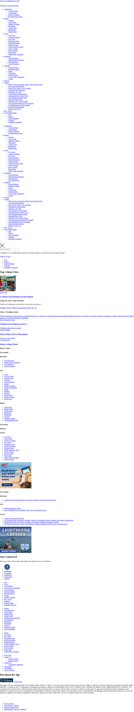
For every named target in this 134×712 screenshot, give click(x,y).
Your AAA (8, 655)
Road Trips (12, 52)
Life (5, 582)
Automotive (8, 9)
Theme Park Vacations (15, 54)
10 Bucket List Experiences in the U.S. (13, 324)
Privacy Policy (9, 704)
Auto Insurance (13, 58)
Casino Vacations (14, 37)
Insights (6, 391)
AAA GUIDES (9, 670)
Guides (6, 83)
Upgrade (11, 120)
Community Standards (15, 665)
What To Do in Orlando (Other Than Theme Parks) (25, 84)
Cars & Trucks (13, 11)
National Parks (13, 45)
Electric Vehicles (13, 15)
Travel (6, 34)
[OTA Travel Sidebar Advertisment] (15, 488)
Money (6, 18)
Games (10, 79)
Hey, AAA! (8, 111)
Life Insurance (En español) (17, 94)
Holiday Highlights (10, 388)
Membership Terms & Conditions (15, 709)
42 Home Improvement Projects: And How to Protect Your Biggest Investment (30, 500)
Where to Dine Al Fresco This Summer (14, 334)
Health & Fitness (13, 69)
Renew (10, 116)
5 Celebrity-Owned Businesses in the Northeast (16, 297)
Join (9, 115)
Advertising (8, 668)
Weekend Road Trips (15, 100)
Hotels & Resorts (14, 43)
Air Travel (11, 35)
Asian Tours (8, 439)
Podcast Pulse (12, 75)
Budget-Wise (12, 32)
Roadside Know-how (15, 17)
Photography (8, 395)
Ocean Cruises (13, 49)
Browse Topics (13, 661)
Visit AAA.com (5, 256)
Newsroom (8, 666)
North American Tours (15, 47)
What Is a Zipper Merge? (9, 344)
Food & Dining (13, 67)
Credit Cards (12, 28)
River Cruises (12, 51)
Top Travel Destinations (16, 86)
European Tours (13, 41)
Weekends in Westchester (16, 90)
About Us (7, 657)
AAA (6, 374)
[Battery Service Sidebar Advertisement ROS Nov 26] (18, 308)
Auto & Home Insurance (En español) (21, 103)
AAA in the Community (16, 77)
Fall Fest (7, 380)
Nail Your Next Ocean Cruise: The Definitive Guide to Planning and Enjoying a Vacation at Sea (36, 524)
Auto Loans (12, 22)
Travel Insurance (13, 64)
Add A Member (13, 118)
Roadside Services (10, 605)
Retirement (12, 30)
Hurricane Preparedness (16, 107)
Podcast (6, 81)
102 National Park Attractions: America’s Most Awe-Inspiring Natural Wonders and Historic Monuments (38, 520)
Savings (11, 20)
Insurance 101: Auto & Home (18, 101)
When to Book (9, 459)
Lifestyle (7, 66)
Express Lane (8, 378)
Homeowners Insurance (16, 60)
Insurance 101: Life (14, 92)
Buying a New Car (14, 109)
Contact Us (8, 663)
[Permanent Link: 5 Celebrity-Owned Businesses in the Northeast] (8, 291)
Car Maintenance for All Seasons (19, 105)
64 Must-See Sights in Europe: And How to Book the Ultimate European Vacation (31, 522)
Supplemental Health (11, 420)
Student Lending (13, 24)
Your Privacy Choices (11, 705)
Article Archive (13, 659)
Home (10, 71)
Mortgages (11, 26)
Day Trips (11, 39)
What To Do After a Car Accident (19, 88)
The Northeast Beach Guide (17, 98)
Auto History (12, 13)
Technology (12, 73)
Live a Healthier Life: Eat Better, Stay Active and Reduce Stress (25, 510)
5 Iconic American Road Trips (14, 518)
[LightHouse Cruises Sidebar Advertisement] (15, 552)
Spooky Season (9, 397)
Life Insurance (13, 62)
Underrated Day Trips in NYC (18, 96)
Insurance (7, 56)
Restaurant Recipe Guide (12, 508)
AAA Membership (10, 113)
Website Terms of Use (11, 707)
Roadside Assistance (15, 122)
